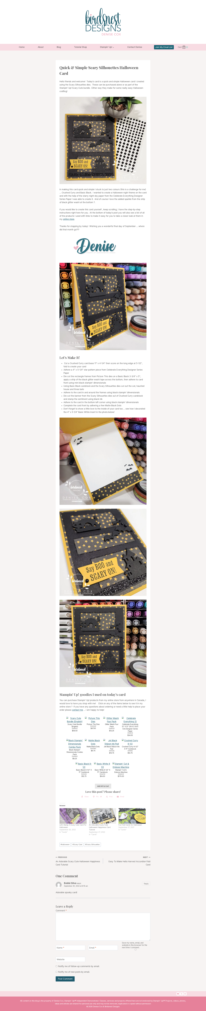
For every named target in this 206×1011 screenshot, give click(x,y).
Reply (146, 884)
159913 (130, 733)
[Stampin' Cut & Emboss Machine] (121, 765)
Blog (59, 47)
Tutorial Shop (80, 47)
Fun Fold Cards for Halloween (130, 825)
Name (60, 948)
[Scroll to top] (194, 971)
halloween (65, 844)
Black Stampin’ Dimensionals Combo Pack (75, 752)
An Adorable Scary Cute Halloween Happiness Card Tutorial (100, 827)
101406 (112, 751)
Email (92, 948)
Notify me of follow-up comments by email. (79, 966)
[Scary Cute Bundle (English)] (74, 720)
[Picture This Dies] (93, 720)
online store (68, 219)
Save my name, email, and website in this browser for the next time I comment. (134, 945)
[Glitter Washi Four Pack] (111, 720)
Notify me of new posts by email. (74, 972)
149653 (121, 774)
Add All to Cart (103, 786)
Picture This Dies (93, 724)
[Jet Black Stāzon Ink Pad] (111, 742)
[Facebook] (178, 993)
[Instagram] (185, 993)
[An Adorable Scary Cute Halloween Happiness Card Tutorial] (102, 816)
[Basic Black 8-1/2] (84, 765)
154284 (93, 748)
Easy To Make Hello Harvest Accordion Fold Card (129, 861)
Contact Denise (134, 47)
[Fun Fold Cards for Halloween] (132, 816)
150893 (74, 756)
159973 (111, 728)
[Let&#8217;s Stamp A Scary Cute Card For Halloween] (73, 816)
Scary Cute (77, 844)
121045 (84, 774)
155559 (93, 726)
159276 (102, 774)
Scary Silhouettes (92, 844)
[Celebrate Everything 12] (130, 720)
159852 (74, 728)
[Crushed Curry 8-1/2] (130, 742)
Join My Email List (164, 47)
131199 (130, 751)
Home (22, 47)
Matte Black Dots (93, 747)
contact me (77, 710)
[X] (181, 993)
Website (60, 959)
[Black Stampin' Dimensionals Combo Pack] (74, 744)
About (41, 47)
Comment (61, 910)
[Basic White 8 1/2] (102, 765)
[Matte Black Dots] (93, 742)
